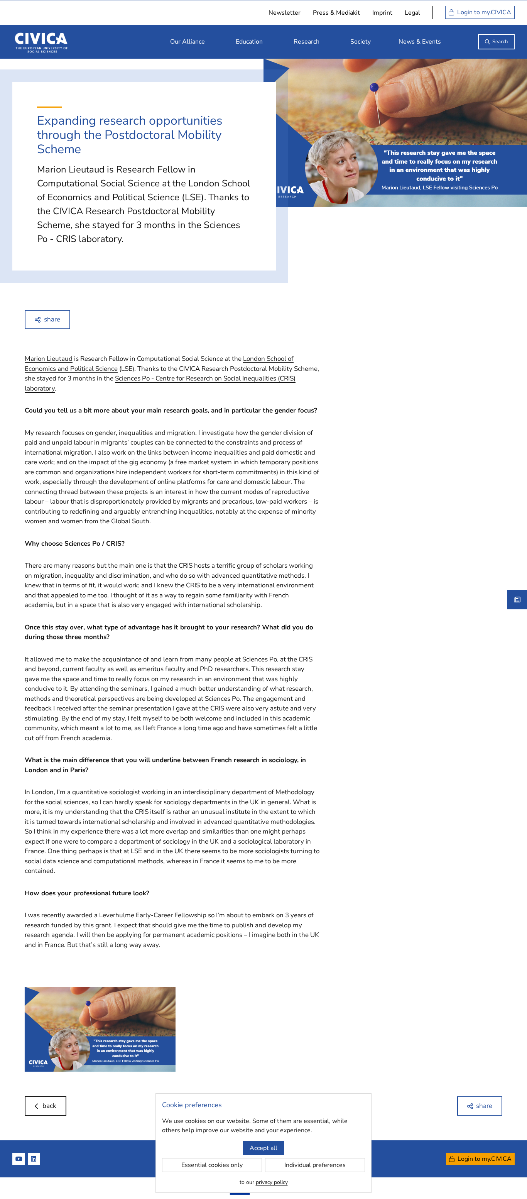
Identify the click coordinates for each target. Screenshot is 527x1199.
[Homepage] (41, 42)
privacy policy (272, 1182)
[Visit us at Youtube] (18, 1159)
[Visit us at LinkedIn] (34, 1159)
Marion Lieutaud (49, 358)
